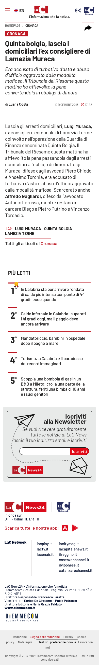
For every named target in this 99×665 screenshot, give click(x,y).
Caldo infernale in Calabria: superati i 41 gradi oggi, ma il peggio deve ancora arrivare (53, 318)
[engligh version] (16, 10)
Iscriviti (79, 451)
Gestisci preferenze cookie (57, 642)
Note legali (25, 642)
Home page (12, 25)
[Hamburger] (7, 10)
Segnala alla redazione (45, 637)
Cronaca (31, 25)
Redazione (20, 637)
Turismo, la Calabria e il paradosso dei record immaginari (52, 361)
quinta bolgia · (59, 228)
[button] (88, 28)
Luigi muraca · (29, 228)
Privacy (68, 637)
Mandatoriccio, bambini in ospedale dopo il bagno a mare (53, 340)
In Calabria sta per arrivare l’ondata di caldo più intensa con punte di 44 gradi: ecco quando (53, 294)
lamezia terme (19, 233)
